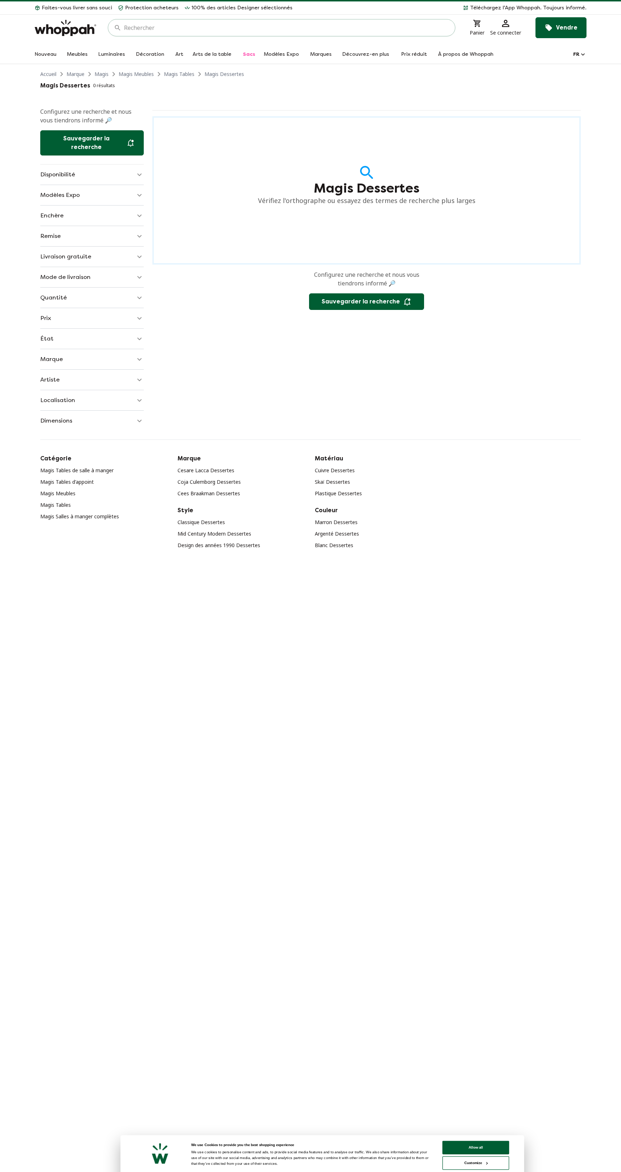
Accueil (48, 74)
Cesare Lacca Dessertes (206, 470)
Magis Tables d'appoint (67, 481)
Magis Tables (179, 74)
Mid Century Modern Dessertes (214, 533)
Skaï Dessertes (332, 481)
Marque (75, 74)
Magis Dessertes (224, 74)
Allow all (476, 1147)
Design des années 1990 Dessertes (219, 545)
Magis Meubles (136, 74)
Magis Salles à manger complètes (79, 516)
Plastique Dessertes (338, 493)
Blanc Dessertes (334, 545)
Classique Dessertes (201, 522)
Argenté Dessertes (337, 533)
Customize (473, 1163)
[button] (442, 8)
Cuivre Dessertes (335, 470)
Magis (102, 74)
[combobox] (286, 27)
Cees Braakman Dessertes (209, 493)
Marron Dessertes (336, 522)
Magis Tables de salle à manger (77, 470)
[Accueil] (65, 28)
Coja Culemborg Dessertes (209, 481)
